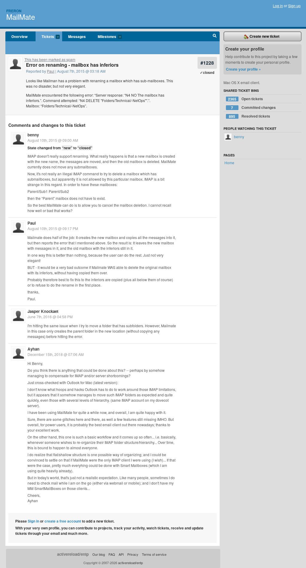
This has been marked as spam (50, 59)
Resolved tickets (249, 116)
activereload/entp (73, 554)
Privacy (132, 554)
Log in (278, 5)
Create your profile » (243, 69)
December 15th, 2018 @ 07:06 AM (55, 354)
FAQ (111, 554)
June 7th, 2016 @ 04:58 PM (50, 316)
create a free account (63, 521)
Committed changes (253, 107)
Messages (77, 36)
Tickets (45, 37)
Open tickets (245, 99)
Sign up (294, 5)
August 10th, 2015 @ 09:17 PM (52, 228)
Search (215, 36)
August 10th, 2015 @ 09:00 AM (52, 140)
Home (229, 162)
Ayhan (33, 349)
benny (33, 135)
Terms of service (154, 554)
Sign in (33, 521)
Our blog (98, 554)
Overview (19, 36)
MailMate (20, 16)
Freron (14, 10)
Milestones (104, 37)
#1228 (207, 62)
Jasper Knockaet (42, 311)
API (121, 554)
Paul (50, 71)
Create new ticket (264, 36)
